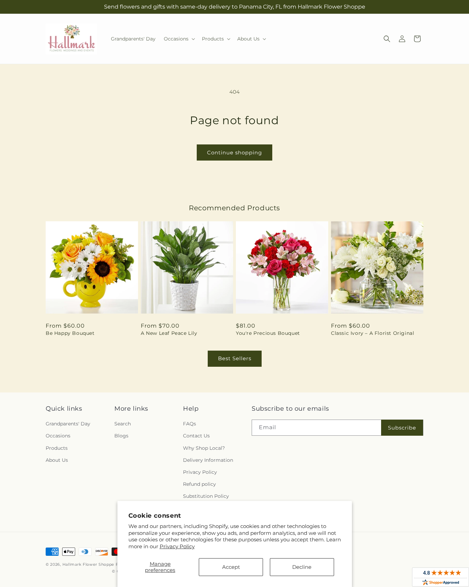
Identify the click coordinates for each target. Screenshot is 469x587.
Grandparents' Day (68, 424)
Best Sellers (234, 358)
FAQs (189, 424)
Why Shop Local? (204, 448)
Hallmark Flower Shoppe (88, 564)
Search (122, 424)
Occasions (58, 436)
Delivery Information (208, 460)
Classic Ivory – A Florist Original (372, 333)
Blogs (121, 436)
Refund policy (199, 484)
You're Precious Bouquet (268, 333)
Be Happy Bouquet (70, 333)
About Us (57, 460)
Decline (301, 567)
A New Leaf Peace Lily (169, 333)
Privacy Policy (177, 546)
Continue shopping (234, 152)
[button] (179, 39)
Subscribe (402, 427)
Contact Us (196, 436)
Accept (231, 567)
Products (57, 448)
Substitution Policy (206, 496)
